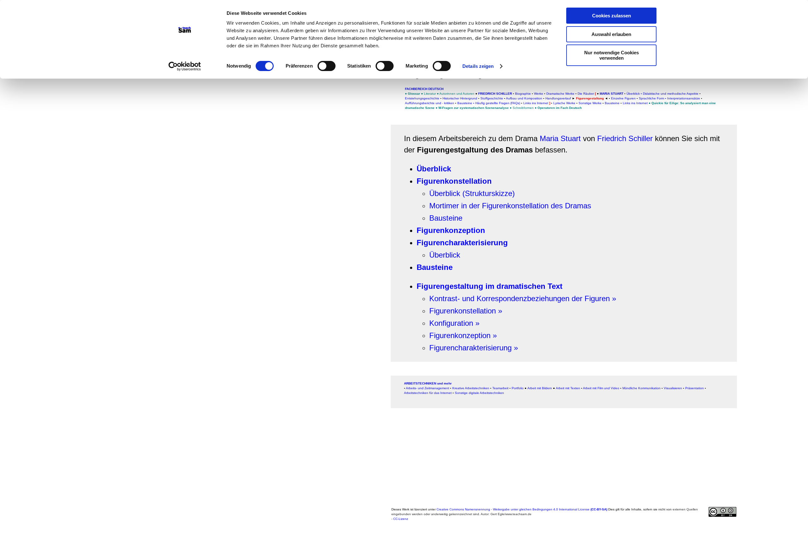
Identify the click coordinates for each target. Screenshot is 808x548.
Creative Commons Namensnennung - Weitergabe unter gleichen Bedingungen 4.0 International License (522, 509)
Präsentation (694, 388)
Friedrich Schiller (625, 138)
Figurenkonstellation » (465, 311)
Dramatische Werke (560, 93)
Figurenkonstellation (454, 181)
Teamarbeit (500, 388)
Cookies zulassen (611, 15)
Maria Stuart (561, 138)
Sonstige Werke (590, 103)
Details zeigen (478, 66)
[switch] (327, 66)
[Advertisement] (200, 86)
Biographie (523, 93)
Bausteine (445, 218)
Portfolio (518, 388)
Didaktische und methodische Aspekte (670, 93)
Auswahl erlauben (611, 34)
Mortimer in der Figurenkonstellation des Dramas (510, 205)
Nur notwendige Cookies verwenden (611, 55)
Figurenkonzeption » (463, 335)
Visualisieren (673, 388)
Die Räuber (586, 93)
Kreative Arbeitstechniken (470, 388)
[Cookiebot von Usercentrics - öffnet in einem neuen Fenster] (184, 66)
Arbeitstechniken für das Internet (428, 393)
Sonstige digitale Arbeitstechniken (479, 393)
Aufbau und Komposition (524, 98)
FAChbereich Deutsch (424, 89)
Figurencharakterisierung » (473, 347)
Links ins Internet (635, 103)
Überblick (434, 168)
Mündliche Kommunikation (641, 388)
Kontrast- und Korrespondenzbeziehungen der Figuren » (522, 298)
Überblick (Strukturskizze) (472, 193)
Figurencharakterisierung (462, 242)
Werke (538, 93)
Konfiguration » (454, 323)
